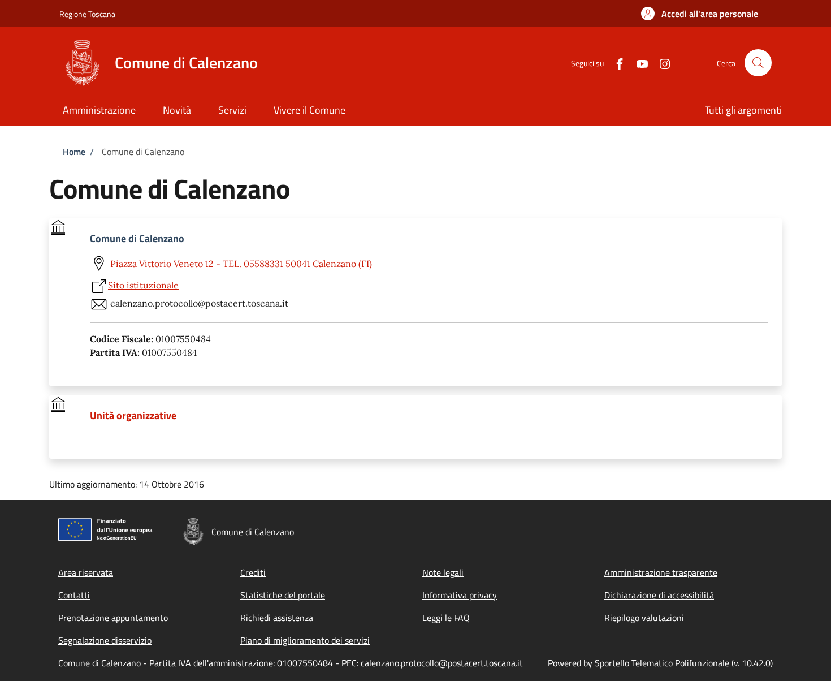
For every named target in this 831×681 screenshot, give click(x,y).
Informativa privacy (459, 595)
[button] (699, 13)
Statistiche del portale (282, 595)
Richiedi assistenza (276, 617)
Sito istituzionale (143, 285)
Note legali (443, 572)
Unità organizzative (133, 416)
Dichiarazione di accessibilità (659, 595)
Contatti (74, 595)
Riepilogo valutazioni (644, 617)
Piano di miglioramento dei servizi (305, 640)
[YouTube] (637, 62)
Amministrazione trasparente (660, 572)
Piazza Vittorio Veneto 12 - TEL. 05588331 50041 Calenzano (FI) (241, 263)
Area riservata (85, 572)
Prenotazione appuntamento (113, 617)
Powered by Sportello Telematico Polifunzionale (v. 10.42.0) (660, 663)
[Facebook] (615, 62)
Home (74, 151)
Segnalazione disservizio (105, 640)
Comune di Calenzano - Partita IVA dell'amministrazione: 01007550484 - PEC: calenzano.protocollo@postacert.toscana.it (290, 663)
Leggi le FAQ (446, 617)
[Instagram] (660, 62)
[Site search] (758, 62)
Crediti (253, 572)
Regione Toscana (87, 14)
